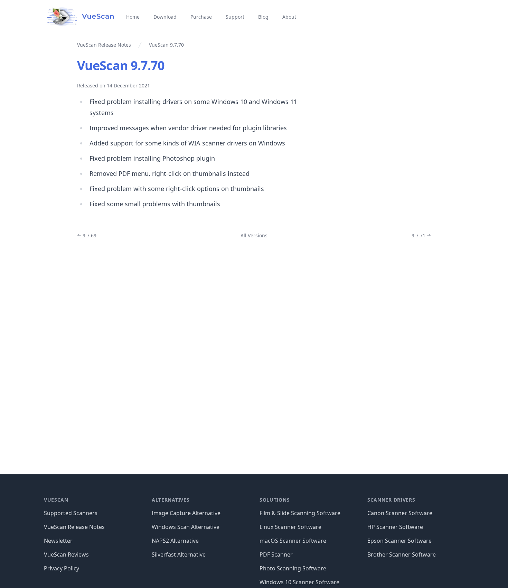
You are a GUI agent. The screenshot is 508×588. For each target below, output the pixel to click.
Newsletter (58, 540)
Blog (263, 16)
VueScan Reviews (66, 554)
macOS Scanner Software (293, 540)
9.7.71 (419, 235)
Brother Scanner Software (401, 554)
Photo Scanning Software (293, 568)
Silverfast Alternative (179, 554)
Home (133, 16)
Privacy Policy (61, 568)
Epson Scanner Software (399, 540)
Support (235, 16)
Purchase (201, 16)
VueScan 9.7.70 (120, 65)
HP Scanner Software (395, 527)
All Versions (254, 235)
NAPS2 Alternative (175, 540)
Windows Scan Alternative (185, 527)
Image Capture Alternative (186, 513)
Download (165, 16)
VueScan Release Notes (74, 527)
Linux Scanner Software (290, 527)
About (289, 16)
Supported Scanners (70, 513)
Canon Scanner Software (399, 513)
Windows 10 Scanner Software (299, 582)
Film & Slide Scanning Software (300, 513)
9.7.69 (88, 235)
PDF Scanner (276, 554)
